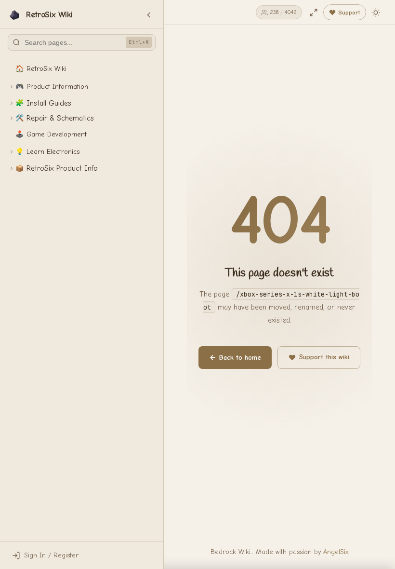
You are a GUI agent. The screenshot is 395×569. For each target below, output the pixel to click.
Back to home (240, 357)
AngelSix (336, 552)
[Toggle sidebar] (149, 15)
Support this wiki (324, 357)
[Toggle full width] (313, 12)
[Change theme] (375, 12)
